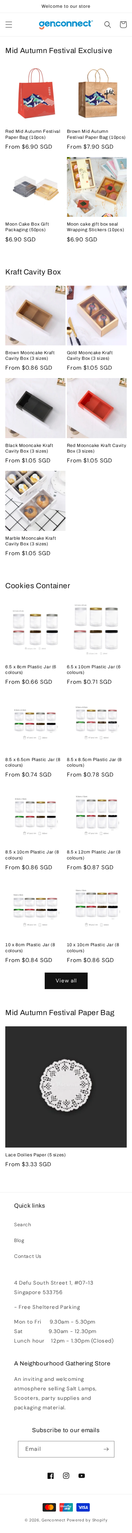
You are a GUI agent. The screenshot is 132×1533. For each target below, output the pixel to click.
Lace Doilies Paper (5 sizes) (35, 1154)
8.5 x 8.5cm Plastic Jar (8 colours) (94, 762)
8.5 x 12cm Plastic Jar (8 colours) (94, 855)
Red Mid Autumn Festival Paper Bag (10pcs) (33, 134)
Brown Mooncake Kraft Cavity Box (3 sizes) (30, 355)
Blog (19, 1240)
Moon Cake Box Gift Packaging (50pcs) (27, 227)
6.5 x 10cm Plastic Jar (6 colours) (94, 669)
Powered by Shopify (87, 1520)
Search (22, 1224)
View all (66, 980)
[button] (9, 24)
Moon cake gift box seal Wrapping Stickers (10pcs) (95, 227)
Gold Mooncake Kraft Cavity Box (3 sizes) (90, 355)
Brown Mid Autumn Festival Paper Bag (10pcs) (96, 134)
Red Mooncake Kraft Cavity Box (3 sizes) (96, 448)
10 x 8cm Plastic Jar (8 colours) (30, 947)
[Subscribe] (106, 1449)
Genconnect (53, 1520)
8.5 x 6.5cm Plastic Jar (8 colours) (32, 762)
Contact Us (28, 1256)
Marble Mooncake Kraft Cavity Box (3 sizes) (30, 541)
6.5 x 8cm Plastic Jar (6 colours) (30, 669)
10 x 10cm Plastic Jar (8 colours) (93, 947)
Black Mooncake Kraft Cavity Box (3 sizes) (29, 448)
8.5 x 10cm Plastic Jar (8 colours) (32, 855)
